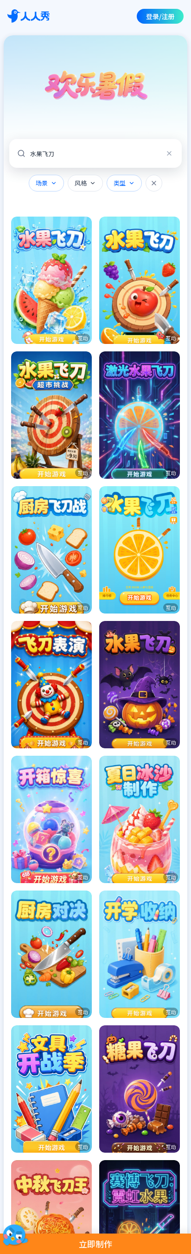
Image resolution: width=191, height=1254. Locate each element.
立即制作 (95, 1244)
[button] (51, 280)
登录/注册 (160, 16)
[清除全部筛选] (154, 183)
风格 (81, 182)
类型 (120, 182)
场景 (42, 182)
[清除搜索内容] (169, 153)
